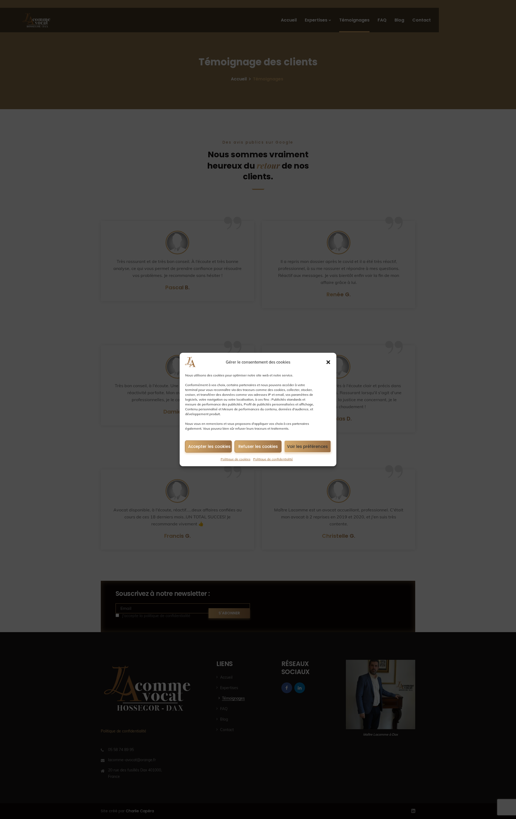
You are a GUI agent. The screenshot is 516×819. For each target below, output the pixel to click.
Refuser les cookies (258, 446)
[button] (328, 362)
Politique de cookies (235, 459)
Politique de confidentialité (273, 459)
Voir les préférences (307, 446)
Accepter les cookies (209, 446)
